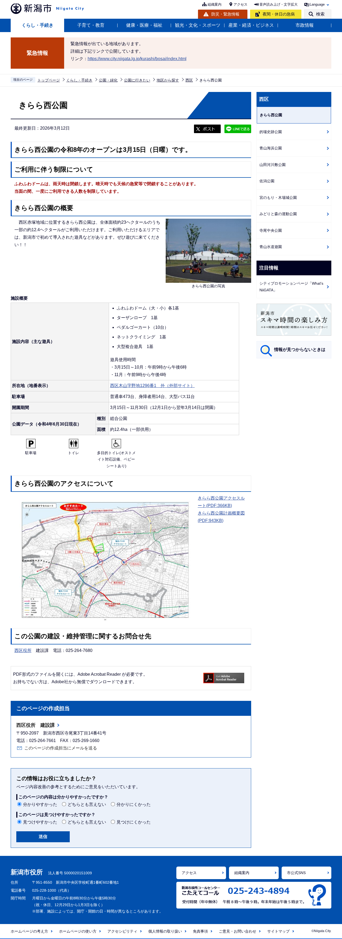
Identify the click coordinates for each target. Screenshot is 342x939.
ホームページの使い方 (77, 931)
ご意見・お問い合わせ (237, 931)
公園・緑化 (108, 80)
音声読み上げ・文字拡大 (278, 4)
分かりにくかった (133, 804)
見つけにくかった (133, 822)
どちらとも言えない (87, 804)
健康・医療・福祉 (144, 25)
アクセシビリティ (122, 931)
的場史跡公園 (270, 132)
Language (317, 4)
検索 (320, 14)
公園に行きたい (137, 80)
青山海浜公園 (270, 148)
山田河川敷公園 (272, 165)
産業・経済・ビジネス (251, 25)
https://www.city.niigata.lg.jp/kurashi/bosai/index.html (137, 58)
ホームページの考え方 (29, 931)
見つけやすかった (40, 822)
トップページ (48, 80)
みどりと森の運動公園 (278, 214)
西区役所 (23, 650)
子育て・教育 (90, 25)
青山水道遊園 (270, 247)
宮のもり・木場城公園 (278, 197)
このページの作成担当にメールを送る (60, 748)
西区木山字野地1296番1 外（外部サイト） (152, 385)
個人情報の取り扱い (165, 931)
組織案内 (214, 4)
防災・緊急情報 (225, 14)
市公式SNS (296, 873)
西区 (189, 80)
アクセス (240, 4)
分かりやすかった (40, 804)
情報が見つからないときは (299, 349)
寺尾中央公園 (270, 230)
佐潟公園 (266, 181)
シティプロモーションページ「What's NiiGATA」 (291, 286)
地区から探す (168, 80)
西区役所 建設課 (35, 725)
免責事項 (200, 931)
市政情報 (305, 25)
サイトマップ (278, 931)
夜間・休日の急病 (279, 14)
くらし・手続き (37, 25)
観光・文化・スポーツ (197, 25)
